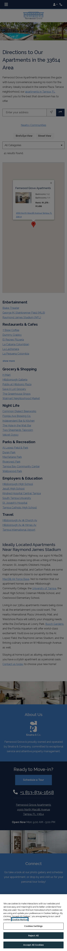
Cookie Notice (20, 919)
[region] (33, 922)
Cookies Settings (33, 926)
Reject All (33, 935)
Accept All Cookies (33, 945)
